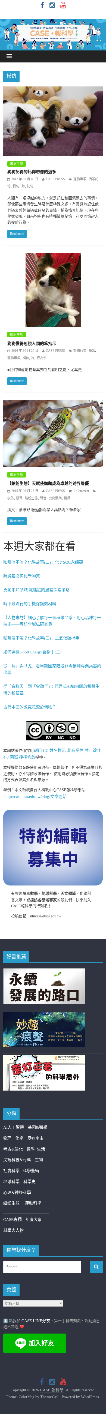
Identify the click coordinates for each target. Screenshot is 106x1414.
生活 (41, 1149)
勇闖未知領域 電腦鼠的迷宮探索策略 (36, 590)
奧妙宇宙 (35, 1138)
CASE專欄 (12, 1219)
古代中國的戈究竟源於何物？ (29, 707)
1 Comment (81, 491)
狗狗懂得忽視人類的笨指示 (31, 343)
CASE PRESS (55, 179)
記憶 (30, 186)
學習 (92, 351)
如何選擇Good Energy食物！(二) (32, 652)
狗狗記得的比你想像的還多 (31, 172)
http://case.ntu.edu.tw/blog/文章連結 (35, 796)
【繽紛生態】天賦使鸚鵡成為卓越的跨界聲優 (48, 483)
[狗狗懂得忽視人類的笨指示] (53, 256)
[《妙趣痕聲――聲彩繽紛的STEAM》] (44, 1015)
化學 (19, 1138)
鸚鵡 (67, 498)
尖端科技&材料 (17, 1160)
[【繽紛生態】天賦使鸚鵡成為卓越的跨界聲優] (53, 403)
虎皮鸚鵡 (55, 498)
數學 (32, 1149)
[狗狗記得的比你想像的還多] (53, 90)
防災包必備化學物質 (21, 576)
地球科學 (11, 1181)
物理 (7, 1138)
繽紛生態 (16, 164)
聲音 (43, 498)
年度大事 (34, 1219)
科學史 (29, 1181)
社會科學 (13, 1171)
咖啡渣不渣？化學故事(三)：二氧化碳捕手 (41, 638)
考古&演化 (13, 1149)
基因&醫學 (37, 1127)
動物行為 (79, 351)
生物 (39, 1160)
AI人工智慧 (13, 1127)
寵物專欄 (79, 179)
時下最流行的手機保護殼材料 (29, 604)
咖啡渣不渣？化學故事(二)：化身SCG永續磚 (43, 562)
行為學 (41, 358)
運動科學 (33, 1203)
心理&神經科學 (17, 1192)
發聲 (19, 498)
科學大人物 (13, 1230)
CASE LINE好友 (35, 1321)
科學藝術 (31, 1171)
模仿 (16, 186)
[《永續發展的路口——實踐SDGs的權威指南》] (44, 971)
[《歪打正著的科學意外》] (44, 1058)
